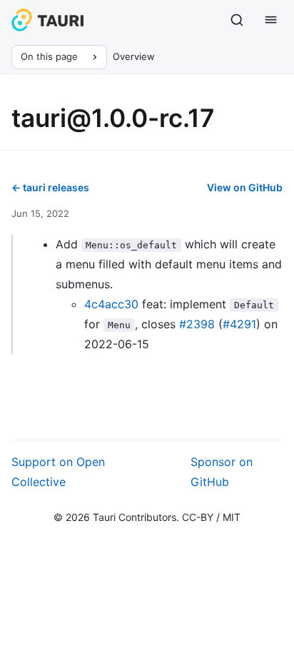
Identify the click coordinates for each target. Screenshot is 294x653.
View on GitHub (245, 187)
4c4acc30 (111, 304)
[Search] (236, 20)
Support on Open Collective (58, 472)
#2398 (197, 324)
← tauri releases (50, 187)
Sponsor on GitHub (222, 472)
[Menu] (271, 20)
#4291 (239, 324)
